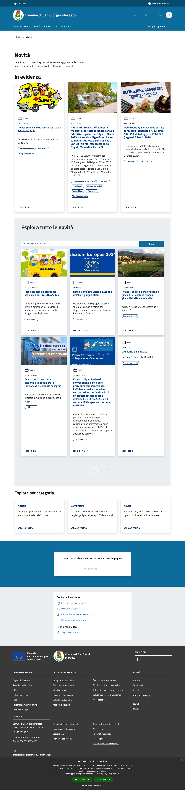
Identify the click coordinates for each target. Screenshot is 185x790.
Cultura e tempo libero (63, 685)
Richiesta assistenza (62, 738)
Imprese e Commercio (63, 695)
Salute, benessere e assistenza (107, 694)
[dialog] (92, 774)
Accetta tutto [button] (82, 779)
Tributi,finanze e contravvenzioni (108, 690)
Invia (151, 244)
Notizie (136, 680)
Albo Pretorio (99, 729)
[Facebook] (144, 15)
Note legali (98, 738)
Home (19, 36)
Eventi (136, 708)
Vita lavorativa (59, 690)
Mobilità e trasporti (62, 704)
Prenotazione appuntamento (66, 724)
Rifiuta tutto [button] (103, 779)
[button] (92, 785)
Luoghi (136, 703)
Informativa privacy (102, 733)
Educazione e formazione (104, 680)
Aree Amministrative (22, 685)
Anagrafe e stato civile (63, 680)
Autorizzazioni (99, 699)
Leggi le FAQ (58, 733)
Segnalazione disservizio (64, 729)
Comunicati (138, 685)
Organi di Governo (21, 680)
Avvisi (25, 118)
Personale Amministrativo (25, 704)
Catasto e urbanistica (62, 699)
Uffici (15, 690)
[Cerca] (169, 15)
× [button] (182, 760)
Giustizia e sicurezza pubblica (106, 685)
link (118, 773)
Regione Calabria (20, 3)
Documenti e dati (21, 709)
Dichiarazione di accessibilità (106, 743)
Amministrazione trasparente (106, 724)
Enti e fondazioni (20, 695)
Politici (16, 699)
